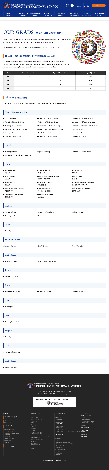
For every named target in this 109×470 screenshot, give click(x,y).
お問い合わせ (84, 435)
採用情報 (85, 431)
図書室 (33, 447)
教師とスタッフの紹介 (10, 437)
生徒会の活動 (60, 446)
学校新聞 (59, 453)
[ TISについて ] (9, 14)
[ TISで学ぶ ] (22, 14)
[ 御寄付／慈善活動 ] (86, 14)
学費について (59, 426)
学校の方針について (35, 444)
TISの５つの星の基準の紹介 (37, 418)
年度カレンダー (59, 439)
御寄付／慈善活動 (85, 426)
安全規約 (8, 441)
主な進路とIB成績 (86, 418)
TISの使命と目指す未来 (10, 430)
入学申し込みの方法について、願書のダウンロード (68, 430)
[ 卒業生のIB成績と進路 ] (73, 14)
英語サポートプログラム (40, 436)
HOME (5, 19)
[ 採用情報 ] (99, 14)
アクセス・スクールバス (10, 417)
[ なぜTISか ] (35, 14)
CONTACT (99, 6)
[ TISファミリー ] (61, 14)
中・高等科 (33, 429)
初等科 (33, 425)
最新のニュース (8, 421)
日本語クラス (37, 440)
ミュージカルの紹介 (9, 445)
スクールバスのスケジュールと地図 (64, 442)
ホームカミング (60, 450)
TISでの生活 (59, 418)
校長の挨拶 (12, 433)
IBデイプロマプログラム (36, 433)
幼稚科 (34, 422)
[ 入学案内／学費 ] (48, 14)
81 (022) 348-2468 (67, 394)
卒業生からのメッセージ (88, 422)
